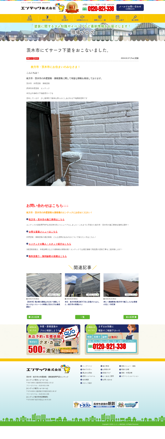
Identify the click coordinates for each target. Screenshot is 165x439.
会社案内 (64, 20)
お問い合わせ (107, 380)
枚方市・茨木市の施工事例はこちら (47, 219)
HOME (29, 20)
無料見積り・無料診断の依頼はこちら (48, 256)
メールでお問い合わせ (130, 7)
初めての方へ (47, 20)
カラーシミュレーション (130, 376)
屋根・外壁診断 (126, 373)
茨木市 (36, 58)
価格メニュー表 (100, 20)
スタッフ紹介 (87, 383)
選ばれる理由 (87, 373)
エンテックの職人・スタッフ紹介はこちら (50, 244)
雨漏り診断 (125, 369)
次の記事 (35, 317)
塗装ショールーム (88, 376)
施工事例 (135, 20)
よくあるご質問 (108, 376)
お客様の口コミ (82, 20)
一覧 (82, 317)
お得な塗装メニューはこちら (43, 232)
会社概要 (85, 380)
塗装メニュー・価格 (128, 366)
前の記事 (130, 317)
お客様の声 (107, 369)
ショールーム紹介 (117, 20)
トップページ (87, 366)
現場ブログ (30, 58)
